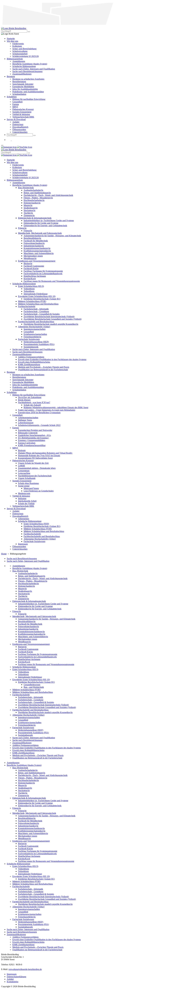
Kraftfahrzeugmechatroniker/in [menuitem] (37, 251)
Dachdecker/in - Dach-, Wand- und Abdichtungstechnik (43, 578)
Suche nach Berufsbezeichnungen (22, 558)
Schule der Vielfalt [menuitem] (26, 503)
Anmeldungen (18, 566)
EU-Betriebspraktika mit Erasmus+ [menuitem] (33, 438)
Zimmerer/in (23, 598)
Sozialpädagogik (25, 735)
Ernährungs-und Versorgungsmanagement (31, 644)
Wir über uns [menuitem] (12, 41)
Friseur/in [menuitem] (22, 228)
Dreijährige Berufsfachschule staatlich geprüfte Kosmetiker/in (45, 712)
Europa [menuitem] (15, 104)
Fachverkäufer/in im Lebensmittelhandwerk (37, 657)
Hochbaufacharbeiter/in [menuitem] (34, 200)
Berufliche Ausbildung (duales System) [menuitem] (29, 64)
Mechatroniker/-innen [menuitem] (33, 256)
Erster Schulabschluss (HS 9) (25, 669)
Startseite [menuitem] (11, 38)
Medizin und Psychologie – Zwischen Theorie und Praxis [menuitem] (43, 367)
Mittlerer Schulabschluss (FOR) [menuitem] (32, 301)
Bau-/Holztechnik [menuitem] (26, 187)
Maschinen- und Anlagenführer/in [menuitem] (39, 253)
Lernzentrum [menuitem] (23, 470)
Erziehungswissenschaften (29, 722)
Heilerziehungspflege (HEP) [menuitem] (36, 342)
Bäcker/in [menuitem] (28, 263)
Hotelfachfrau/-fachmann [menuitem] (35, 276)
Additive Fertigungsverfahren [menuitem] (31, 357)
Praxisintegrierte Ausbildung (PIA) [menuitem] (39, 344)
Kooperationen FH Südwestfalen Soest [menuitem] (35, 458)
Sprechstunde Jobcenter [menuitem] (22, 84)
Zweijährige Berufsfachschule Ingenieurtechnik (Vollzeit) (43, 705)
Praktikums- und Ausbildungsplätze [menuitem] (28, 91)
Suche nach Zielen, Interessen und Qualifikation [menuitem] (33, 69)
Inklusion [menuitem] (22, 498)
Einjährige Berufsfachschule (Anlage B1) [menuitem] (42, 299)
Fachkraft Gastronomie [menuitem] (34, 266)
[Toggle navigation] (2, 145)
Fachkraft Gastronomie (28, 649)
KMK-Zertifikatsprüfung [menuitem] (29, 364)
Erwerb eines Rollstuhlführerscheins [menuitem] (34, 362)
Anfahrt (10, 979)
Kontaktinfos (12, 981)
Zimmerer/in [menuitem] (29, 215)
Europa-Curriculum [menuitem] (26, 443)
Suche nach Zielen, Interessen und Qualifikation (28, 561)
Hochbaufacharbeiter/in (28, 583)
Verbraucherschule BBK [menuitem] (23, 117)
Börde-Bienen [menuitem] (24, 400)
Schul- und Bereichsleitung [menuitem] (24, 48)
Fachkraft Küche (25, 652)
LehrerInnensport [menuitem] (25, 422)
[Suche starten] (29, 31)
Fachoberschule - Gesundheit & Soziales (36, 702)
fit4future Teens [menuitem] (25, 420)
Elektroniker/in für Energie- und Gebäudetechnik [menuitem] (45, 225)
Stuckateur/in (24, 593)
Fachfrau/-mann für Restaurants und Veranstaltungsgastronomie (46, 664)
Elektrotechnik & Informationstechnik (29, 601)
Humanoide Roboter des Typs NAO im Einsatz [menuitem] (39, 455)
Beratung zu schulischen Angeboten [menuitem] (28, 79)
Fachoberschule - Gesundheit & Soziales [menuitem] (42, 314)
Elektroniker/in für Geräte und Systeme (35, 606)
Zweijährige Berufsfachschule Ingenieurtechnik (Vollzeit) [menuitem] (49, 316)
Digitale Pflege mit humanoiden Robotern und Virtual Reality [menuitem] (45, 453)
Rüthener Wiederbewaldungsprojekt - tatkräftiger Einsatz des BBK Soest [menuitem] (56, 407)
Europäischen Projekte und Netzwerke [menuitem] (35, 430)
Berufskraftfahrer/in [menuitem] (32, 238)
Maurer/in (22, 588)
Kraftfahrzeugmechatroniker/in (31, 634)
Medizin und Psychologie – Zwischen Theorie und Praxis (37, 755)
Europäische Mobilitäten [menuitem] (23, 86)
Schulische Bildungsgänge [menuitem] (24, 66)
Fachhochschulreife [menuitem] (26, 306)
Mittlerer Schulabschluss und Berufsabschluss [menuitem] (38, 304)
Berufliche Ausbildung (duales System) (29, 568)
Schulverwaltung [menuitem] (19, 51)
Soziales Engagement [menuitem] (21, 112)
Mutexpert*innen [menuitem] (31, 488)
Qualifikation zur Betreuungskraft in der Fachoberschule (37, 758)
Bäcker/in (22, 646)
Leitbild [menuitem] (21, 465)
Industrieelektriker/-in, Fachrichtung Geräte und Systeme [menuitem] (49, 220)
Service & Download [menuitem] (16, 119)
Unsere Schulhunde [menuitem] (26, 478)
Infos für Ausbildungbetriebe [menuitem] (25, 89)
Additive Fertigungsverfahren (25, 745)
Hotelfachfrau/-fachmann (29, 659)
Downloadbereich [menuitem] (20, 127)
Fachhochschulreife (21, 695)
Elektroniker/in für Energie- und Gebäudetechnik (39, 609)
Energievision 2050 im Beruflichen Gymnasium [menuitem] (39, 412)
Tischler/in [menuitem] (28, 213)
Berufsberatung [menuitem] (19, 81)
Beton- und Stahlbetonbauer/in (31, 576)
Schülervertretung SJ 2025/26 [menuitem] (25, 56)
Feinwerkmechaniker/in (28, 626)
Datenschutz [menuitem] (17, 124)
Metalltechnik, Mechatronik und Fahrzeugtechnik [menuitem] (40, 233)
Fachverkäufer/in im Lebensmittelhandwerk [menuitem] (43, 273)
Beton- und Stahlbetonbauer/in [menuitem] (37, 192)
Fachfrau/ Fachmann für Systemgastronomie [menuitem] (43, 271)
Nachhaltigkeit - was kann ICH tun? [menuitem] (34, 402)
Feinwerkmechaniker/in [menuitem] (34, 243)
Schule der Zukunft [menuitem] (32, 405)
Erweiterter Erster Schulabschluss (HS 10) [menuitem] (36, 296)
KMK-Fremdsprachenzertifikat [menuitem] (31, 445)
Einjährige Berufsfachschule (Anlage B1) (36, 682)
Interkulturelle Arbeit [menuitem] (27, 501)
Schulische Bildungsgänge (24, 667)
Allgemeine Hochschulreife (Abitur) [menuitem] (34, 326)
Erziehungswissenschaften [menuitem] (35, 334)
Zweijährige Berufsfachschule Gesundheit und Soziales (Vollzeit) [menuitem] (52, 319)
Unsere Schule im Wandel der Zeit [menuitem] (33, 463)
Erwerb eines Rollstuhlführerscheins (28, 750)
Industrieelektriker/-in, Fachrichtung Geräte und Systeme (43, 604)
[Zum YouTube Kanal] (14, 140)
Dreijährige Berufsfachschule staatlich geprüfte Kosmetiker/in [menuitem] (51, 324)
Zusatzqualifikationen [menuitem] (22, 74)
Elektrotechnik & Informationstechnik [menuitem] (34, 218)
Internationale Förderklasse (30, 677)
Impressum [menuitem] (23, 544)
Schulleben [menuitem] (12, 96)
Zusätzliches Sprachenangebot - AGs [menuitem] (34, 435)
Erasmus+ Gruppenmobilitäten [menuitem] (31, 440)
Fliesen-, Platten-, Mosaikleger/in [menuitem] (38, 198)
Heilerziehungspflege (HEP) (30, 730)
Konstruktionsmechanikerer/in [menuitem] (37, 248)
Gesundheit (23, 720)
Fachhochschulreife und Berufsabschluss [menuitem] (36, 321)
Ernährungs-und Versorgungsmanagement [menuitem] (36, 261)
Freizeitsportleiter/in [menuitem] (32, 337)
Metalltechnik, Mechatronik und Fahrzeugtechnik (34, 616)
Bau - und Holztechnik (34, 687)
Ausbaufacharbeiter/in (28, 573)
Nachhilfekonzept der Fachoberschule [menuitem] (35, 476)
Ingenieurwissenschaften (29, 717)
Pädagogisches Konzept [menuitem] (23, 109)
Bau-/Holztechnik (20, 571)
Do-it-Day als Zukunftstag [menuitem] (29, 397)
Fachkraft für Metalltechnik (30, 624)
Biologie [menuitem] (22, 450)
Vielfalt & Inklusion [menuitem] (21, 114)
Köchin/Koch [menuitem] (30, 278)
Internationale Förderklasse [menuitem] (36, 294)
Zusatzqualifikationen (22, 743)
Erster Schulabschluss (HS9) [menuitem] (36, 524)
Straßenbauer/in (25, 591)
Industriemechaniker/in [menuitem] (34, 246)
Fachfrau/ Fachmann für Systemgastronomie (37, 654)
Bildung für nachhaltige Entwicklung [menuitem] (28, 99)
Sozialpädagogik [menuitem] (31, 347)
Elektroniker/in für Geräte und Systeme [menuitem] (41, 223)
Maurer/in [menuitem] (28, 205)
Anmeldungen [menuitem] (18, 61)
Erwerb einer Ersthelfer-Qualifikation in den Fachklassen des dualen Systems (46, 748)
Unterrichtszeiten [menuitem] (19, 132)
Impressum (11, 974)
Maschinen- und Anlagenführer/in (33, 636)
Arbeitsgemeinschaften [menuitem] (28, 417)
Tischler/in (22, 596)
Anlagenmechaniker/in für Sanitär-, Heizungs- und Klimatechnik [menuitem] (52, 235)
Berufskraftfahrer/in (26, 621)
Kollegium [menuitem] (17, 46)
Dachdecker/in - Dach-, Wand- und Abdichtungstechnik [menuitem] (48, 195)
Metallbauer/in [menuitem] (30, 258)
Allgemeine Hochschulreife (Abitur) (28, 715)
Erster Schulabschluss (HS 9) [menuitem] (31, 286)
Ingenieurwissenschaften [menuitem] (34, 329)
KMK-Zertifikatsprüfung (23, 753)
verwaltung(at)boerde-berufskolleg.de (25, 969)
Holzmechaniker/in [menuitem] (32, 203)
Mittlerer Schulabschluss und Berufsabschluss (32, 692)
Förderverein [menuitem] (18, 43)
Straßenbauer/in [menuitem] (31, 208)
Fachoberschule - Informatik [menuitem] (36, 309)
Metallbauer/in (24, 641)
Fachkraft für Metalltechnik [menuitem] (36, 240)
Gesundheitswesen (32, 684)
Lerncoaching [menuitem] (24, 473)
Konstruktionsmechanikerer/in (31, 631)
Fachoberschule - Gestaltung (30, 700)
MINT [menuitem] (15, 107)
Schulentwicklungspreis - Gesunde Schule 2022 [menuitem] (39, 425)
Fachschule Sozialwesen (23, 727)
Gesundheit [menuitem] (17, 102)
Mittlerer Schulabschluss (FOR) (26, 689)
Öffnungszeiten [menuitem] (19, 129)
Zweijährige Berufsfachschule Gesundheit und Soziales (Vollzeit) (47, 707)
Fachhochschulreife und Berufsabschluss (30, 710)
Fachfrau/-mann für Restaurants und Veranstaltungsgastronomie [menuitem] (52, 281)
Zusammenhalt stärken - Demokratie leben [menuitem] (37, 468)
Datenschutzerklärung (16, 976)
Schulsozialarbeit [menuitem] (19, 54)
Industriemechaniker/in (28, 629)
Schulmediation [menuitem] (19, 94)
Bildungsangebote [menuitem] (15, 59)
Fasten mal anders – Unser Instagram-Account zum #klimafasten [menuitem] (46, 410)
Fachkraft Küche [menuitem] (31, 268)
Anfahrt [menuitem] (15, 122)
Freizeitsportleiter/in (27, 725)
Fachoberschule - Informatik (30, 697)
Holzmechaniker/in (26, 586)
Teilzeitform (23, 674)
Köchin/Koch (24, 662)
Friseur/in (16, 611)
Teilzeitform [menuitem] (29, 291)
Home (4, 554)
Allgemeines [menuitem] (23, 518)
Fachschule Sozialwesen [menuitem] (29, 339)
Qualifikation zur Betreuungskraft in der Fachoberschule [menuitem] (43, 369)
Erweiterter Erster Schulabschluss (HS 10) (31, 679)
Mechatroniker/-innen (27, 639)
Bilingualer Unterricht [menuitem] (27, 433)
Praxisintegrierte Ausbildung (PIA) (33, 732)
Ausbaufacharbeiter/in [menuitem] (33, 190)
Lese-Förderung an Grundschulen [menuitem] (39, 491)
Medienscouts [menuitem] (24, 493)
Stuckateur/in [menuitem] (29, 210)
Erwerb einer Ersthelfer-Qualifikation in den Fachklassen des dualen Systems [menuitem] (52, 359)
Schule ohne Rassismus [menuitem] (28, 483)
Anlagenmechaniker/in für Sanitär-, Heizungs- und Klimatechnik (46, 619)
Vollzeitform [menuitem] (29, 289)
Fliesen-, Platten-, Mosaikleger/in (32, 581)
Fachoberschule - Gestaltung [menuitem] (36, 311)
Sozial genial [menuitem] (23, 486)
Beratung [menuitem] (11, 76)
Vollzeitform (23, 672)
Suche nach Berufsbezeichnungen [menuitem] (27, 71)
